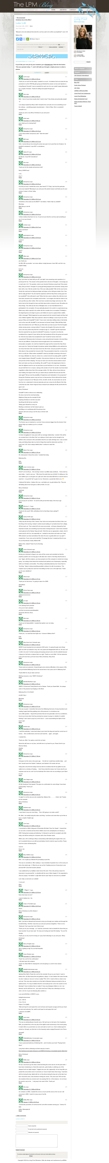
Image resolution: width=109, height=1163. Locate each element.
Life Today (77, 88)
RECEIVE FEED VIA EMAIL (81, 52)
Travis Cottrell (78, 106)
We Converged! (21, 17)
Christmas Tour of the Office (23, 19)
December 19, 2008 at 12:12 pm (32, 277)
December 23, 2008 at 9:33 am (31, 1019)
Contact (73, 9)
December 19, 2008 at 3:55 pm (31, 664)
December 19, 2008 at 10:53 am (32, 237)
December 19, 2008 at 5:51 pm (31, 729)
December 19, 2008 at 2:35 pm (31, 620)
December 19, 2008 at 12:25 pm (32, 432)
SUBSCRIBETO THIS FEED (81, 56)
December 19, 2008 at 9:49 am (31, 79)
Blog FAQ (76, 82)
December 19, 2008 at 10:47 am (32, 227)
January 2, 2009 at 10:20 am (31, 1102)
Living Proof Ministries (80, 96)
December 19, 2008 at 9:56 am (31, 96)
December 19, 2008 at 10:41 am (32, 199)
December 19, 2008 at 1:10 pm (31, 469)
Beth (24, 28)
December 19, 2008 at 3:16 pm (31, 631)
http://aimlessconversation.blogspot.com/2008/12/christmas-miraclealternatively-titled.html (43, 1051)
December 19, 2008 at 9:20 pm (31, 794)
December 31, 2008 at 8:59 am (31, 1089)
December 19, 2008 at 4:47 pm (31, 706)
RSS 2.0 (40, 46)
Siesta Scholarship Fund (80, 99)
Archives (63, 9)
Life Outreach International (81, 75)
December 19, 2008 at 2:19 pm (31, 603)
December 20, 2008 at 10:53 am (32, 906)
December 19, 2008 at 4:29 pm (31, 684)
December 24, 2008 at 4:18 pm (31, 1062)
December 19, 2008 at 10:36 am (32, 164)
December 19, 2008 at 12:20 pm (32, 419)
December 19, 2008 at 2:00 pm (31, 592)
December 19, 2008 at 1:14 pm (31, 508)
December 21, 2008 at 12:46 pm (32, 956)
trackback (61, 46)
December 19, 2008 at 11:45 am (32, 248)
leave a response (53, 46)
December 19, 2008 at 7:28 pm (31, 756)
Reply (20, 90)
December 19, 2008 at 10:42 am (32, 214)
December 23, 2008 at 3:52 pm (31, 1040)
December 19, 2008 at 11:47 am (32, 258)
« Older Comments (21, 1115)
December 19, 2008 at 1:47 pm (31, 579)
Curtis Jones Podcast (80, 85)
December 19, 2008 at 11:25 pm (32, 857)
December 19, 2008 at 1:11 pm (31, 498)
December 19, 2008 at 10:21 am (32, 141)
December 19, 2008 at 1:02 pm (31, 452)
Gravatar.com (49, 64)
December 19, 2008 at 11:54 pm (32, 892)
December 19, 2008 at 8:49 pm (31, 782)
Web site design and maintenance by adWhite (54, 1160)
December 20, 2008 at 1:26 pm (31, 919)
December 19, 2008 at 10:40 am (32, 184)
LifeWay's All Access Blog (81, 90)
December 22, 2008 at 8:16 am (31, 971)
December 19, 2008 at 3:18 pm (31, 644)
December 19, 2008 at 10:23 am (32, 154)
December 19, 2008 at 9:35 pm (31, 826)
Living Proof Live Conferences (82, 93)
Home (53, 9)
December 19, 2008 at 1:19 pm (31, 552)
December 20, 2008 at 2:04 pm (31, 946)
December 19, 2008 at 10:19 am (32, 131)
